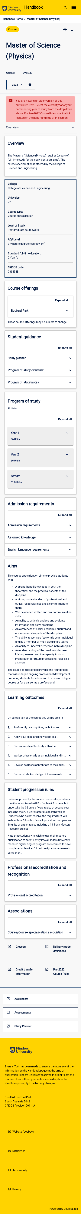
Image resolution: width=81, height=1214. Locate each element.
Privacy (16, 1189)
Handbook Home (13, 18)
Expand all (62, 300)
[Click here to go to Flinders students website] (11, 9)
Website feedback (23, 1131)
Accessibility (19, 1170)
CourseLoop (71, 1208)
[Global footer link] (21, 1051)
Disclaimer (18, 1150)
